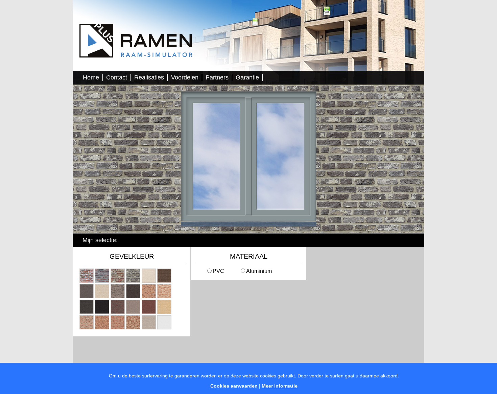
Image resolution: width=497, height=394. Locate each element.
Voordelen (184, 77)
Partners (217, 77)
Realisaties (149, 77)
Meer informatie (280, 386)
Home (91, 77)
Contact (116, 77)
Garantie (247, 77)
